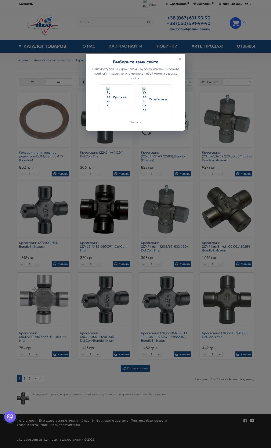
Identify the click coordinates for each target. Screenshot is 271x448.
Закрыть (135, 122)
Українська (158, 99)
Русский (119, 97)
